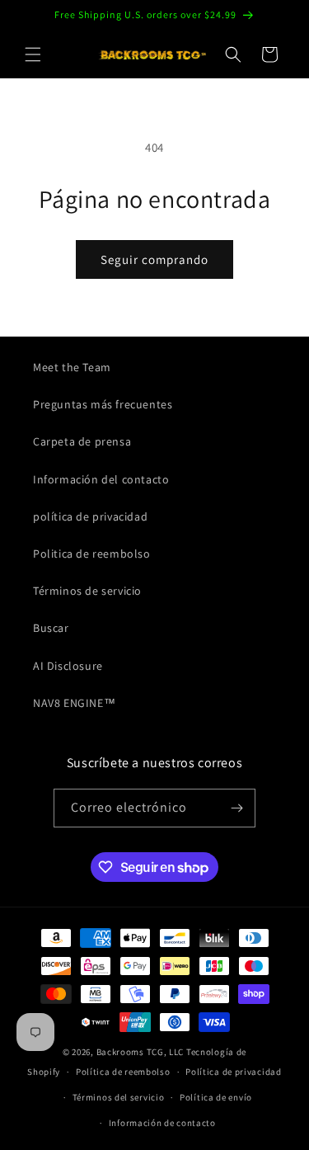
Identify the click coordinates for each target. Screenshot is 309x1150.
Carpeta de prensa (82, 441)
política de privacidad (90, 516)
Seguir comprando (154, 259)
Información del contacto (101, 479)
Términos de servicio (87, 590)
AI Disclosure (68, 665)
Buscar (51, 627)
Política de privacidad (233, 1071)
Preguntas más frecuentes (102, 404)
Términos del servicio (119, 1097)
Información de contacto (162, 1123)
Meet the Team (72, 367)
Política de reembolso (123, 1071)
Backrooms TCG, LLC (140, 1052)
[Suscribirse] (236, 808)
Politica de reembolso (92, 553)
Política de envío (216, 1097)
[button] (33, 54)
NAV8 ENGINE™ (74, 702)
